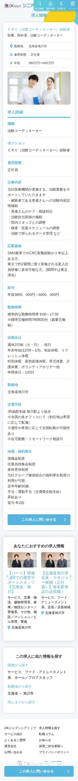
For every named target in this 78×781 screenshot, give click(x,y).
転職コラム (46, 734)
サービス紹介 (13, 734)
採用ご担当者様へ (51, 746)
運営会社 (10, 746)
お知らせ (45, 740)
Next (70, 576)
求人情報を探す (49, 728)
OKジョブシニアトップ (20, 728)
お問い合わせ (13, 752)
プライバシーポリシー (54, 752)
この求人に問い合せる (39, 519)
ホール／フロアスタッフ (34, 677)
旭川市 (28, 693)
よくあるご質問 (15, 740)
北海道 (13, 693)
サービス (14, 672)
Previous (7, 576)
